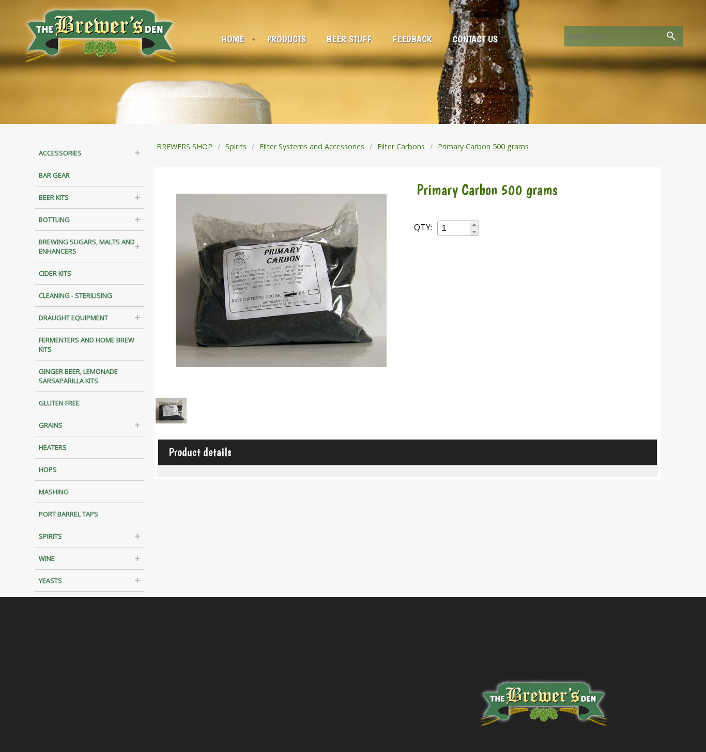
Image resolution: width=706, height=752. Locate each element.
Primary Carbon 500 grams (483, 146)
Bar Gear (54, 175)
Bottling (54, 219)
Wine (47, 558)
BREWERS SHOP (184, 146)
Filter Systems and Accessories (311, 146)
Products (286, 39)
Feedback (412, 39)
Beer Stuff (349, 39)
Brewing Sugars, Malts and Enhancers (87, 246)
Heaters (53, 447)
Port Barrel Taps (68, 514)
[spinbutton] (454, 228)
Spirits (50, 536)
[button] (474, 224)
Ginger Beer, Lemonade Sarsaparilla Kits (78, 376)
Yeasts (50, 580)
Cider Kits (55, 273)
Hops (48, 469)
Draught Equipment (73, 317)
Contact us (475, 39)
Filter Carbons (401, 146)
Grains (51, 425)
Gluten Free (59, 403)
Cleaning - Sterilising (75, 295)
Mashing (54, 491)
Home (233, 39)
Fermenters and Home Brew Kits (86, 344)
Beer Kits (54, 197)
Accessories (60, 153)
